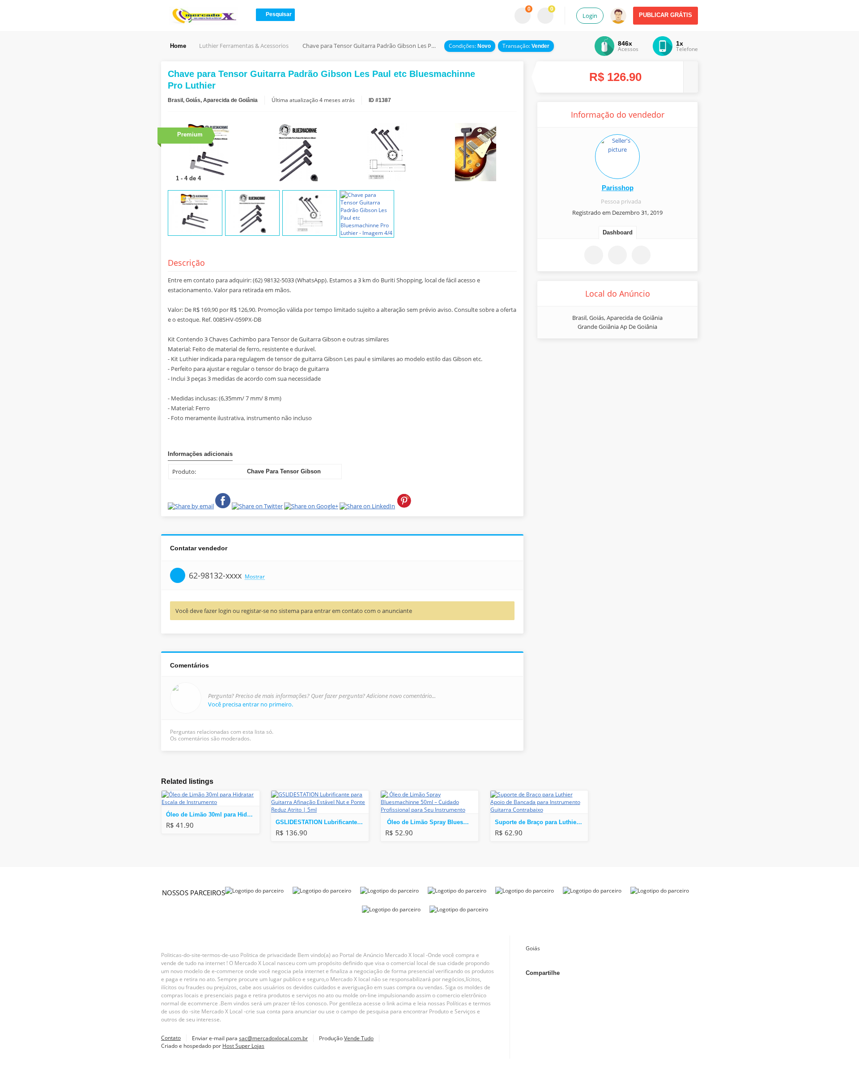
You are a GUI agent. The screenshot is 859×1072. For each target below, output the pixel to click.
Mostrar (255, 577)
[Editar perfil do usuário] (617, 156)
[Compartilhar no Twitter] (629, 358)
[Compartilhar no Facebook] (583, 358)
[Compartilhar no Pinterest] (651, 358)
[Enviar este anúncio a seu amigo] (617, 255)
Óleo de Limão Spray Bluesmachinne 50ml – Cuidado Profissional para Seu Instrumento (431, 822)
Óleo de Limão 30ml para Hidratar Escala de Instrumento (212, 814)
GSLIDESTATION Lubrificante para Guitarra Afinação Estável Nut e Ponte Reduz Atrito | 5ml (322, 822)
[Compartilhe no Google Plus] (606, 358)
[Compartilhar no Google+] (636, 973)
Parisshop (618, 187)
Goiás (533, 948)
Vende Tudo (359, 1038)
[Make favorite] (593, 255)
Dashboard (618, 232)
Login (590, 16)
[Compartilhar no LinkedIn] (657, 973)
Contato (171, 1038)
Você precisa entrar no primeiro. (250, 704)
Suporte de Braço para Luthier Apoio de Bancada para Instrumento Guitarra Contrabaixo (541, 822)
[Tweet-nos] (616, 973)
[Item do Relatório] (641, 255)
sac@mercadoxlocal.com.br (273, 1038)
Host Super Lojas (243, 1046)
